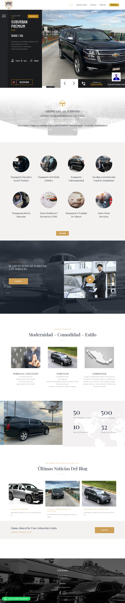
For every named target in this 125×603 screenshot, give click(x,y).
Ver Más (62, 233)
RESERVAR (33, 16)
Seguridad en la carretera (96, 509)
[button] (16, 599)
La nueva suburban (19, 509)
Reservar (114, 5)
